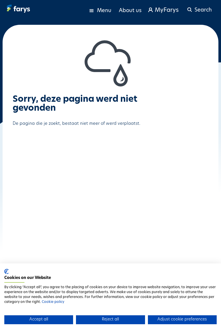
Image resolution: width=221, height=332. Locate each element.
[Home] (18, 9)
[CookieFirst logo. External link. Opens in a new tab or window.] (6, 271)
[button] (199, 7)
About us (130, 11)
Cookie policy (53, 302)
